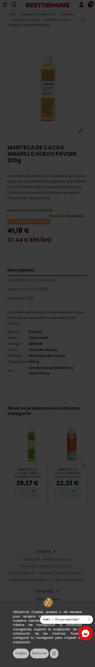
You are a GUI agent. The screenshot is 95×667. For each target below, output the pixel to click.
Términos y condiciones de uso (46, 566)
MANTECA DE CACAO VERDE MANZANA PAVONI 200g (27, 474)
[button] (12, 465)
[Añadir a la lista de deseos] (40, 430)
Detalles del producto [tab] (31, 280)
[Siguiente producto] (85, 19)
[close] (89, 619)
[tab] (47, 299)
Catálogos (30, 559)
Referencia (16, 210)
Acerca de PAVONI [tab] (27, 289)
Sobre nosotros (57, 559)
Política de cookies (66, 579)
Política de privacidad (27, 579)
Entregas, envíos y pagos (61, 572)
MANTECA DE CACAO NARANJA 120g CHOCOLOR (67, 473)
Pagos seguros (22, 572)
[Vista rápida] (40, 438)
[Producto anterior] (82, 19)
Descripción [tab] (20, 270)
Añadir (33, 495)
